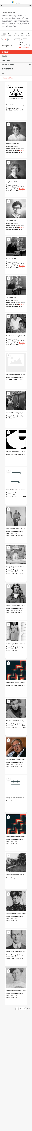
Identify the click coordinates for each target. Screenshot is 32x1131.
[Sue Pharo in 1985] (16, 208)
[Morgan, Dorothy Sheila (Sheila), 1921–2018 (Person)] (16, 708)
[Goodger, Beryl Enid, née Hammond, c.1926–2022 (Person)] (16, 554)
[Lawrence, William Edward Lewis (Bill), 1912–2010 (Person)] (16, 747)
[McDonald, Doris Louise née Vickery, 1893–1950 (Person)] (16, 978)
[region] (16, 65)
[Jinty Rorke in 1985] (16, 169)
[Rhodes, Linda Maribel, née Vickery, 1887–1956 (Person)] (16, 901)
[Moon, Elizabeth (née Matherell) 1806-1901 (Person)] (16, 824)
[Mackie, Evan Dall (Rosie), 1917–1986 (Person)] (16, 593)
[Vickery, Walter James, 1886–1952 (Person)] (16, 939)
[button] (16, 34)
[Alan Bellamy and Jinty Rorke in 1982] (16, 323)
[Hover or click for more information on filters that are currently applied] (29, 45)
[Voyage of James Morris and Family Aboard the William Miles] (16, 785)
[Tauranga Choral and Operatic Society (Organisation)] (16, 670)
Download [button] (9, 34)
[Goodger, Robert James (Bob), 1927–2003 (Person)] (16, 516)
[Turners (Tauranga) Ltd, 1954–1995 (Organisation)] (16, 439)
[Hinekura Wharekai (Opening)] (16, 400)
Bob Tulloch (22, 150)
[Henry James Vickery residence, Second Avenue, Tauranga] (16, 862)
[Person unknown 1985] (16, 131)
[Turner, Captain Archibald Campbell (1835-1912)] (16, 362)
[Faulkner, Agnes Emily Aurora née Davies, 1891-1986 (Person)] (16, 631)
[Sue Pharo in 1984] (16, 246)
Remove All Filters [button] (24, 47)
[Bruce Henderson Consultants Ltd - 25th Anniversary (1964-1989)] (16, 477)
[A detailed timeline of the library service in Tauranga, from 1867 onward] (16, 92)
